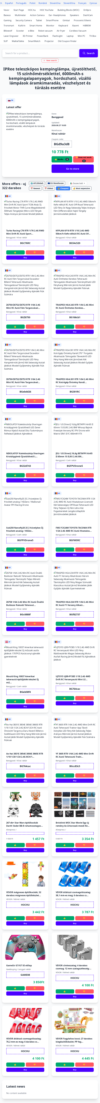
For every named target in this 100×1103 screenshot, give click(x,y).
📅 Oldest (49, 188)
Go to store (72, 168)
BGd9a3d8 (62, 144)
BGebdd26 (25, 391)
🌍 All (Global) (37, 183)
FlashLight (57, 36)
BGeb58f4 (25, 691)
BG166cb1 (74, 317)
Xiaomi (75, 25)
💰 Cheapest (63, 188)
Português (21, 3)
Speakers (74, 15)
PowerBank (42, 36)
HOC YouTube (46, 10)
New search (51, 60)
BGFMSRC (74, 540)
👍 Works (61, 159)
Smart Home (36, 25)
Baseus (7, 15)
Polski (32, 3)
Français (82, 3)
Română (43, 3)
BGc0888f (25, 614)
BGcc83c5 (74, 766)
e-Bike (31, 30)
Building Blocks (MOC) (68, 10)
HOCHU (25, 904)
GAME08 (25, 974)
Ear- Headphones (57, 15)
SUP (6, 41)
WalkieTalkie (18, 41)
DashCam (88, 15)
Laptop (70, 36)
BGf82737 (74, 614)
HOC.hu (32, 10)
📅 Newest (35, 188)
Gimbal (66, 20)
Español (9, 3)
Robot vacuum (45, 30)
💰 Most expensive (81, 188)
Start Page (19, 10)
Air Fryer (61, 30)
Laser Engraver (11, 36)
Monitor (50, 25)
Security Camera (24, 20)
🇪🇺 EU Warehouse (56, 183)
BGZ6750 (25, 317)
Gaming (7, 20)
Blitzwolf (8, 30)
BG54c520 (74, 243)
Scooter (20, 30)
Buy (25, 257)
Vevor (6, 10)
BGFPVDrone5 (75, 465)
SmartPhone (52, 20)
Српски (93, 3)
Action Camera (37, 15)
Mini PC (81, 36)
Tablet (39, 20)
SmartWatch (34, 41)
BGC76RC (25, 243)
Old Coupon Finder (67, 41)
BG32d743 (25, 465)
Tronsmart (9, 25)
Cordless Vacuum (77, 30)
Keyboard (63, 25)
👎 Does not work (84, 159)
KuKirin (21, 25)
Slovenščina (69, 3)
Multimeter (20, 15)
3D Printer (28, 36)
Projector (49, 41)
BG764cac (74, 688)
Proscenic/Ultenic (82, 20)
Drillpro (87, 10)
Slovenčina (55, 3)
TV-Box (92, 36)
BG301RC (75, 391)
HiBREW (87, 25)
